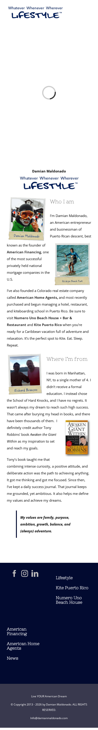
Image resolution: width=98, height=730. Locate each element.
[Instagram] (24, 573)
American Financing (24, 252)
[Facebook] (14, 573)
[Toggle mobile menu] (88, 13)
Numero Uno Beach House (69, 600)
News (12, 658)
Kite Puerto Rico (48, 324)
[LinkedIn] (34, 573)
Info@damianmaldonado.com (49, 718)
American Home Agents (37, 297)
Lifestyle (64, 577)
